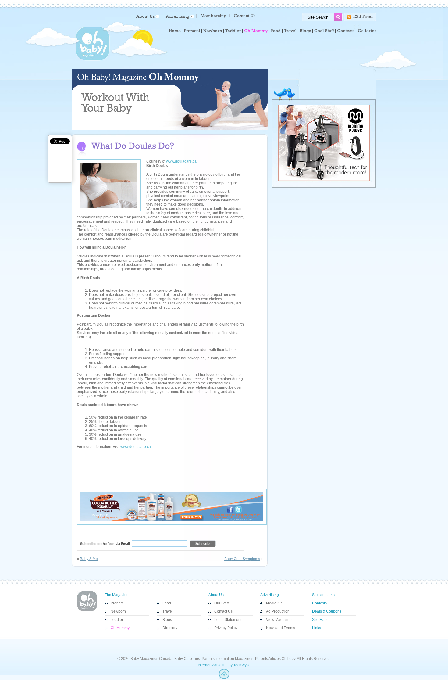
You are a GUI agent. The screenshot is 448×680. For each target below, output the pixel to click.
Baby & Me (89, 559)
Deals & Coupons (326, 611)
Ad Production (278, 611)
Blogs (167, 619)
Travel (167, 611)
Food (166, 603)
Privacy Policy (225, 628)
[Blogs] (305, 31)
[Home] (175, 31)
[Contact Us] (245, 15)
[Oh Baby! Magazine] (93, 59)
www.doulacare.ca (181, 161)
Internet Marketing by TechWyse (224, 665)
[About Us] (146, 16)
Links (316, 628)
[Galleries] (367, 31)
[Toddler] (233, 31)
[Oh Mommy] (256, 31)
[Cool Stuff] (324, 31)
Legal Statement (227, 619)
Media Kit (274, 603)
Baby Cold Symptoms (242, 559)
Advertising (269, 595)
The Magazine (117, 595)
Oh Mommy (120, 628)
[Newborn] (212, 31)
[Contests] (346, 31)
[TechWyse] (224, 678)
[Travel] (290, 31)
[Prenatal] (192, 31)
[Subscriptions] (213, 15)
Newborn (118, 611)
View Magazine (279, 619)
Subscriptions (323, 595)
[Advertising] (179, 16)
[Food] (276, 31)
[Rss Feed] (363, 16)
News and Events (280, 628)
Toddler (117, 619)
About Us (216, 595)
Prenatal (118, 603)
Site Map (319, 619)
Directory (169, 628)
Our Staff (221, 603)
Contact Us (223, 611)
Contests (319, 603)
